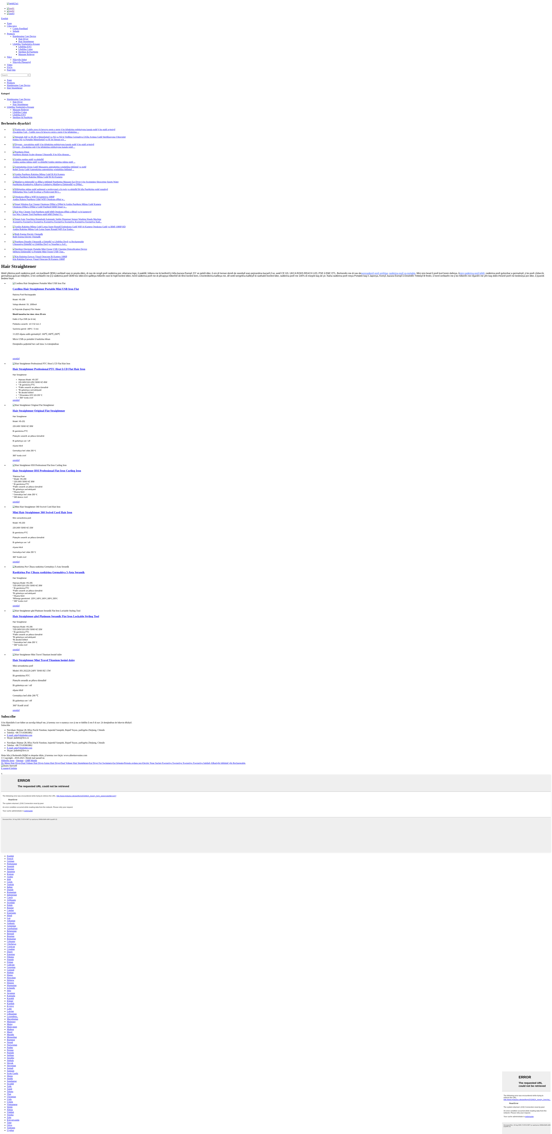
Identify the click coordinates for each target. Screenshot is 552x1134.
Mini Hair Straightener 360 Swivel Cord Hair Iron (42, 512)
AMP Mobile (31, 760)
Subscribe (5, 725)
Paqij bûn (11, 70)
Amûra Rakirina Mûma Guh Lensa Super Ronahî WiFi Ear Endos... (43, 229)
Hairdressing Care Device (24, 36)
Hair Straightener (26, 41)
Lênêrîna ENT (25, 46)
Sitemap (19, 760)
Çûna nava (12, 26)
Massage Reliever (26, 54)
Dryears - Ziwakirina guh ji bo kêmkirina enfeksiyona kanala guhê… (44, 147)
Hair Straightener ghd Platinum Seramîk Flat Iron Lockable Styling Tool (56, 616)
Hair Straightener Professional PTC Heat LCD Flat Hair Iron (49, 369)
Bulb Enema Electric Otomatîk (27, 237)
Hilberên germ (7, 760)
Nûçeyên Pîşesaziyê (22, 62)
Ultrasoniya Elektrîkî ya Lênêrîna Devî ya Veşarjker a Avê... (40, 244)
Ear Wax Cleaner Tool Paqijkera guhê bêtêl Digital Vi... (38, 214)
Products (11, 33)
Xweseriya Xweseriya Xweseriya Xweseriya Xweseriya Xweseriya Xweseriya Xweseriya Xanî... (57, 222)
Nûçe (9, 57)
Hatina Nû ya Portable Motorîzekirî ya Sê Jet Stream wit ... (39, 139)
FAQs (9, 67)
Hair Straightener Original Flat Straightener (39, 410)
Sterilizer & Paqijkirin (28, 52)
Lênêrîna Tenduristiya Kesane (26, 44)
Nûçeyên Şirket (20, 59)
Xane (9, 23)
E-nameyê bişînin (9, 768)
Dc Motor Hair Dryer (10, 763)
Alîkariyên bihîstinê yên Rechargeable (228, 763)
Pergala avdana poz (133, 763)
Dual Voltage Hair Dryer (32, 763)
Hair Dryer (23, 39)
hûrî (18, 358)
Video (9, 65)
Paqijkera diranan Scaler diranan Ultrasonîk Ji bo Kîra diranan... (42, 154)
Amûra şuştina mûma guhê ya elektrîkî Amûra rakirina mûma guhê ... (44, 162)
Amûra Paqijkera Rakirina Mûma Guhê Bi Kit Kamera (37, 177)
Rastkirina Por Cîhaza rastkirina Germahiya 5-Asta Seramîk (49, 572)
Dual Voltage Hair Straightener (74, 763)
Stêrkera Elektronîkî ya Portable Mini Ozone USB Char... (39, 251)
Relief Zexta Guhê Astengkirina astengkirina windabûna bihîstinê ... (43, 169)
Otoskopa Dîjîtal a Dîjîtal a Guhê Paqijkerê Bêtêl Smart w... (40, 207)
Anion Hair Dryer (52, 763)
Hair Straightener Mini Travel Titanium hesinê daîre (44, 660)
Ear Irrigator (118, 763)
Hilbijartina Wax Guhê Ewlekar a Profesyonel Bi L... (37, 192)
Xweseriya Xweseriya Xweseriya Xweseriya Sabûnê (186, 763)
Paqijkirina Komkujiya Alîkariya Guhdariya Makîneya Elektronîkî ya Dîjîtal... (48, 184)
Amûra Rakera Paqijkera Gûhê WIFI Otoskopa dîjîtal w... (39, 199)
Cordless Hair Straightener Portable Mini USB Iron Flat (46, 288)
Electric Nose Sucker (151, 763)
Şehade (16, 31)
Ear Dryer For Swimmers (100, 763)
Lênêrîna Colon (25, 49)
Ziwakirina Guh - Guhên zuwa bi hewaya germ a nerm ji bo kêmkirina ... (46, 132)
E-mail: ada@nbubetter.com (19, 735)
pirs (14, 358)
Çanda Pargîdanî (20, 28)
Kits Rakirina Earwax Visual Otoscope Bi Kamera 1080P (39, 259)
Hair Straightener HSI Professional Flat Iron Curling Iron (47, 470)
